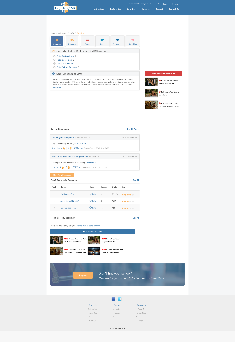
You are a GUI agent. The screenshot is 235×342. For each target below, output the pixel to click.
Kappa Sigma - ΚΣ (68, 207)
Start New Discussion (62, 174)
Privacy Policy (141, 316)
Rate (94, 194)
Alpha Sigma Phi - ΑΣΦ (70, 200)
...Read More (81, 143)
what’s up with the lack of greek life (70, 156)
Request (159, 8)
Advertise (117, 309)
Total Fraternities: (65, 56)
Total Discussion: (65, 63)
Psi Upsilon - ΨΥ (67, 194)
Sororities (131, 8)
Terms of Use (141, 313)
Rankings (145, 8)
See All (136, 180)
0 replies (56, 148)
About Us (141, 309)
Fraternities (115, 8)
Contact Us (174, 8)
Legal (141, 320)
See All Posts (133, 129)
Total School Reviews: (67, 67)
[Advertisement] (95, 108)
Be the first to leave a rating (88, 225)
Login (165, 4)
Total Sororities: (64, 59)
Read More (57, 87)
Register (175, 4)
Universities (99, 8)
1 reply (55, 167)
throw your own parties (64, 137)
